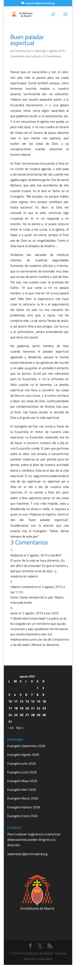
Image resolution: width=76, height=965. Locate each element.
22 (38, 708)
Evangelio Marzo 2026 (22, 798)
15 (38, 701)
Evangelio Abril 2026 (21, 789)
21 (33, 708)
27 (27, 714)
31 (10, 721)
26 (21, 714)
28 (33, 714)
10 (10, 701)
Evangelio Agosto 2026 (23, 754)
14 (33, 701)
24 (10, 714)
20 (27, 708)
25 (16, 714)
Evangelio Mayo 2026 (22, 780)
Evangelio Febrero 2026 (23, 807)
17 (10, 708)
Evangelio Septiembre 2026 (26, 745)
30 (44, 714)
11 (16, 701)
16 (44, 701)
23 (44, 708)
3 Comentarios (52, 56)
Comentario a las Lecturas (25, 56)
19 (21, 708)
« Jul (10, 727)
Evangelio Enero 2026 (22, 815)
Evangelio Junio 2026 (22, 772)
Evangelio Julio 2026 (21, 763)
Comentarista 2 (24, 51)
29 (38, 714)
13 (27, 701)
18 (16, 708)
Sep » (20, 727)
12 (21, 701)
